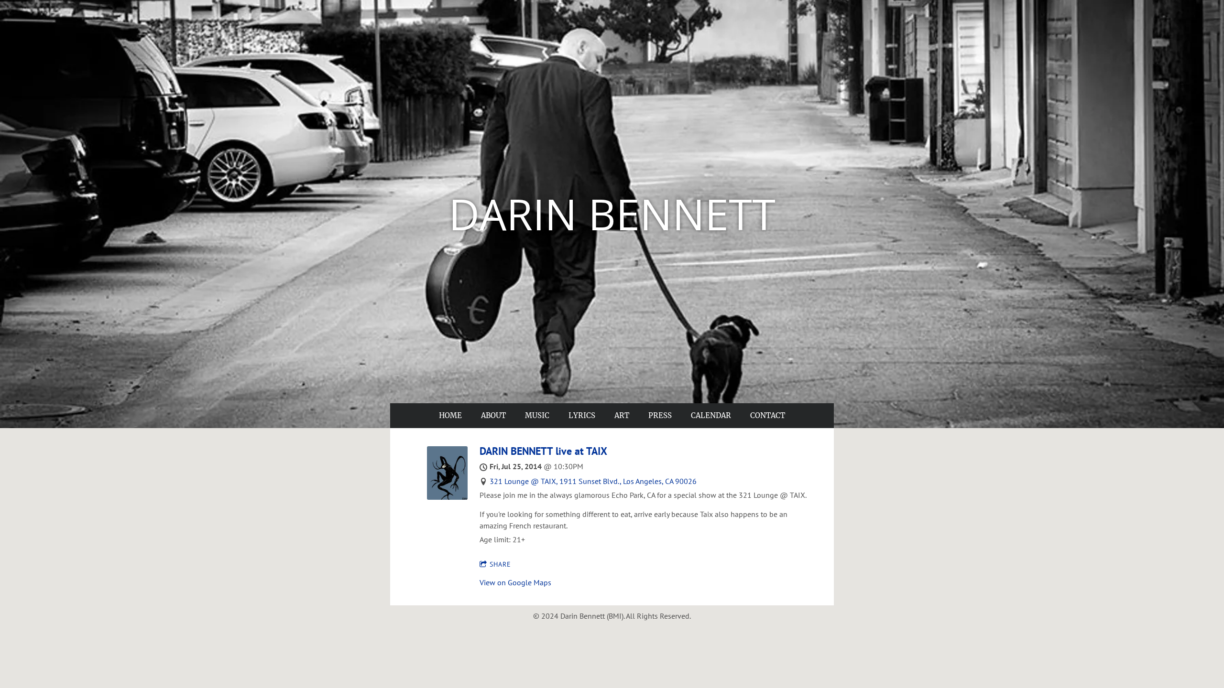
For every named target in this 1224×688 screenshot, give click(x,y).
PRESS (660, 415)
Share (500, 564)
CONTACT (767, 415)
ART (621, 415)
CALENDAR (711, 415)
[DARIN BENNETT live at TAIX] (447, 497)
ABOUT (493, 415)
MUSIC (537, 415)
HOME (450, 415)
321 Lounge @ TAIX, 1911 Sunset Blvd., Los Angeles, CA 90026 (593, 481)
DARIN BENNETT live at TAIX (543, 451)
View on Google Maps (515, 582)
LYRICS (581, 415)
